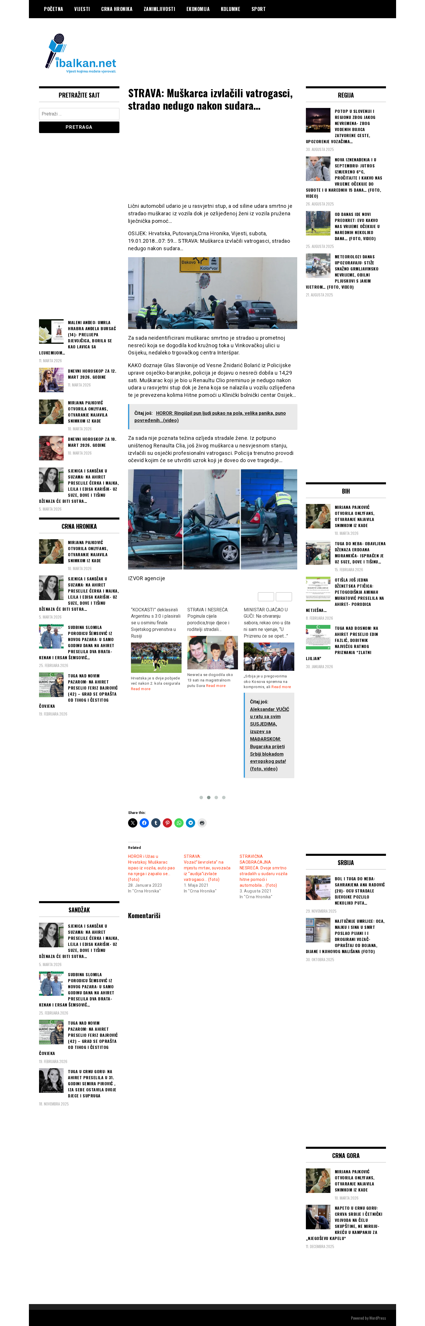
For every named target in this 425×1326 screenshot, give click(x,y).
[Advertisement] (280, 41)
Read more (159, 685)
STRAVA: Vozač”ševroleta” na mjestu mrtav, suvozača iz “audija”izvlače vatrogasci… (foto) (207, 868)
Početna (53, 8)
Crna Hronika (116, 8)
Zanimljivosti (159, 8)
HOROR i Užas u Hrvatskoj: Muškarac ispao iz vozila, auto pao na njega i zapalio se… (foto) (151, 868)
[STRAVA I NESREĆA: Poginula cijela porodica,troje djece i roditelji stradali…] (156, 653)
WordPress (377, 1318)
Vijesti (82, 8)
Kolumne (231, 8)
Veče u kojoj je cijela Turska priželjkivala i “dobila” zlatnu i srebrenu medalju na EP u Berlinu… (269, 619)
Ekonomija (198, 8)
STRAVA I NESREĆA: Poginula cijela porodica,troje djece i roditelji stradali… (152, 619)
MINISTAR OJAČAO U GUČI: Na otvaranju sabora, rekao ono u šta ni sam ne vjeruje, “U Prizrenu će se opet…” (210, 623)
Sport (259, 8)
